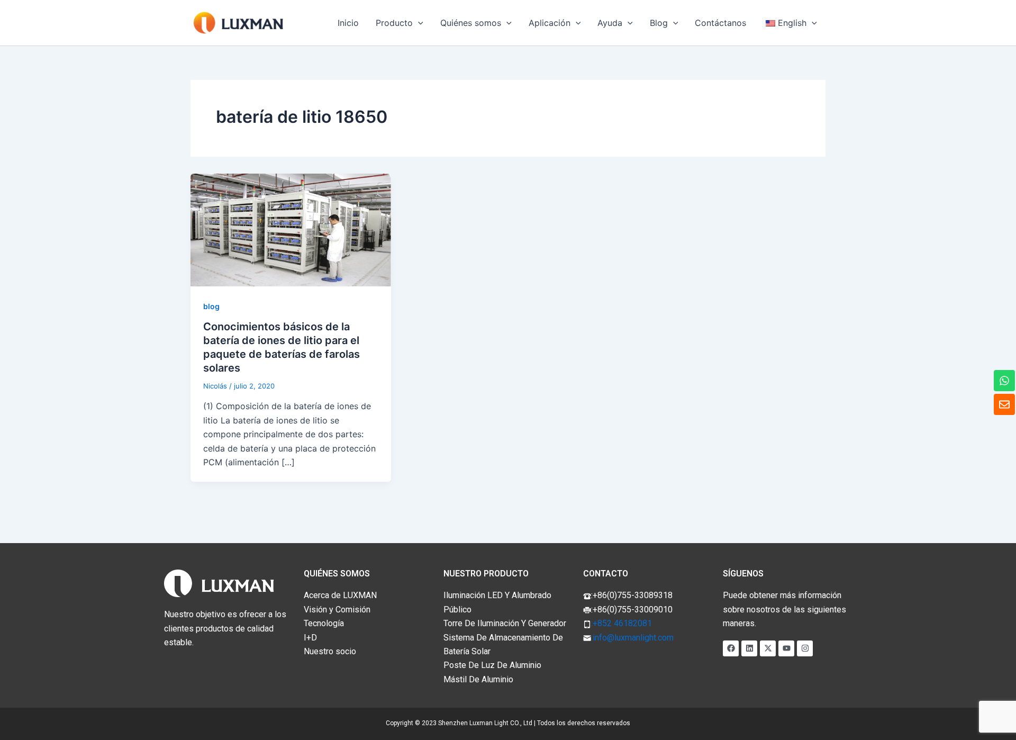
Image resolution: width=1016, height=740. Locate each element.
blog (211, 306)
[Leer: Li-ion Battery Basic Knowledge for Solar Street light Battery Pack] (290, 229)
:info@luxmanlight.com (632, 638)
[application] (418, 23)
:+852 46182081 (621, 623)
